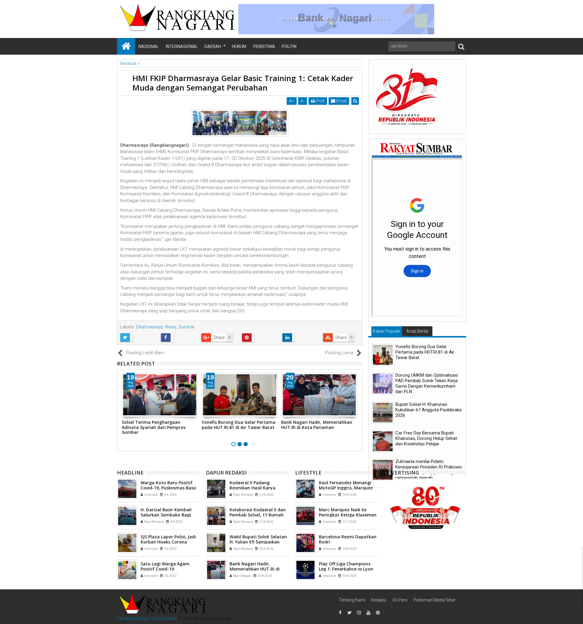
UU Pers (399, 600)
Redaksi (378, 600)
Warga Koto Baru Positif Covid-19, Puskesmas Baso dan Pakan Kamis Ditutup (168, 488)
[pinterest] (377, 613)
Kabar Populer (386, 331)
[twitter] (349, 613)
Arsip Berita (417, 331)
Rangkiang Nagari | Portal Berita (147, 618)
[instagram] (359, 613)
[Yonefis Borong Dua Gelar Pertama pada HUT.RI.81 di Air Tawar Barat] (383, 355)
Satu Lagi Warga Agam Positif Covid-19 (165, 566)
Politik (289, 46)
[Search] (461, 46)
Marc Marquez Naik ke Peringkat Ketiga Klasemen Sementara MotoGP (348, 515)
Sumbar (187, 327)
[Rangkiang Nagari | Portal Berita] (126, 46)
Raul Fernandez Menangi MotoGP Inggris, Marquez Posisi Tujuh (346, 488)
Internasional (182, 46)
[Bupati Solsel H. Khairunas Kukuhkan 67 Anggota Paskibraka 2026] (383, 413)
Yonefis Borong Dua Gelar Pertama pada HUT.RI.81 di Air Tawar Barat (238, 424)
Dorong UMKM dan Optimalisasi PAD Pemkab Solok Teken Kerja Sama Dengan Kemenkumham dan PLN (426, 383)
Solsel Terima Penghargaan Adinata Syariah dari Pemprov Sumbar (154, 427)
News (170, 327)
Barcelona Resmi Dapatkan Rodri (348, 539)
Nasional (148, 46)
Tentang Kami (352, 600)
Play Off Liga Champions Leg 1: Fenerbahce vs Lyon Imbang (346, 569)
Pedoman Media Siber (434, 600)
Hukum (239, 46)
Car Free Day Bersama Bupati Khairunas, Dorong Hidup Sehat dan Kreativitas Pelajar (426, 438)
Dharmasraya (149, 327)
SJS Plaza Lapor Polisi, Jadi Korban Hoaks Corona (168, 539)
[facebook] (340, 613)
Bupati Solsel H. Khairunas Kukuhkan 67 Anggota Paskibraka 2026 (428, 410)
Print (320, 100)
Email (341, 100)
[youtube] (368, 613)
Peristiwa (264, 46)
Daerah (212, 46)
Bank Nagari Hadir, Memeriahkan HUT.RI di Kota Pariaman (316, 424)
